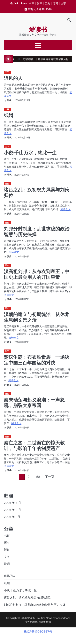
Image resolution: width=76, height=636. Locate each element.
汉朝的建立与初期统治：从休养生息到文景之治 (36, 317)
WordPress (45, 621)
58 (38, 477)
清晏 (9, 213)
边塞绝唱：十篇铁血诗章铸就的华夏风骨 (41, 59)
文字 (63, 3)
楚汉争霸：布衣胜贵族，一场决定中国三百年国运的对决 (36, 359)
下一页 (49, 477)
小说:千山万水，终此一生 (30, 152)
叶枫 (9, 100)
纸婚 (8, 115)
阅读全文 (65, 209)
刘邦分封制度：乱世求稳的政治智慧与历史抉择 (36, 231)
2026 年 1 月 (12, 517)
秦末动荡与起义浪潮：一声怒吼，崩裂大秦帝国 (34, 402)
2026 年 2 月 (12, 510)
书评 (31, 3)
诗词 (55, 3)
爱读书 (38, 29)
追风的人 (13, 78)
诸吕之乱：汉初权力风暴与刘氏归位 (36, 192)
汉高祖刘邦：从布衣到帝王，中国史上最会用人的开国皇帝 (36, 274)
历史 (47, 3)
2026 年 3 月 (12, 503)
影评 (39, 3)
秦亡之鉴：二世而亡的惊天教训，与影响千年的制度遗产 (34, 445)
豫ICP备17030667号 (38, 632)
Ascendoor (62, 618)
